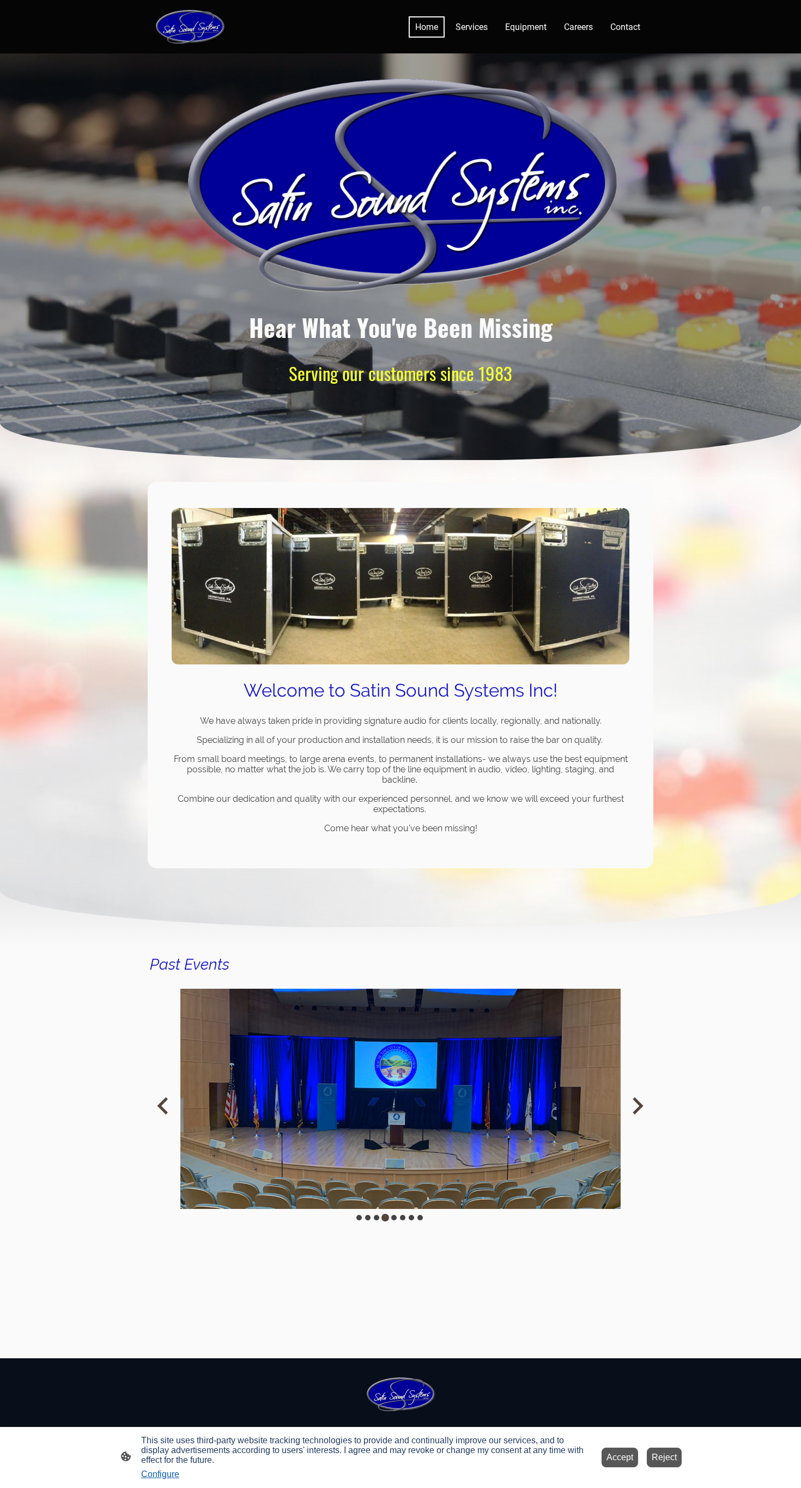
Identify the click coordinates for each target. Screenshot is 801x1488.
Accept (619, 1457)
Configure (160, 1474)
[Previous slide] (164, 1106)
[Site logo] (190, 27)
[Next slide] (637, 1106)
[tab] (359, 1217)
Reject (664, 1457)
